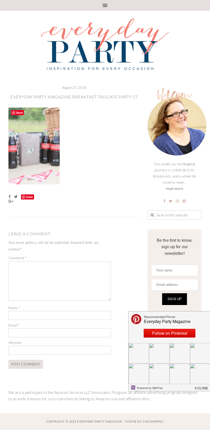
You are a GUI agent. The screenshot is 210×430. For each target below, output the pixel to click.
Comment (17, 258)
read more (174, 188)
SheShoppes (153, 421)
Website (15, 342)
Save (29, 197)
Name (14, 308)
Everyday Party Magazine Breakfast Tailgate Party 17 (74, 96)
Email (14, 325)
